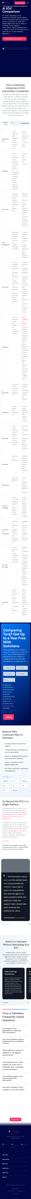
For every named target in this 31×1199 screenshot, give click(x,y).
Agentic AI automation (20, 831)
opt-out (13, 701)
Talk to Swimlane (9, 716)
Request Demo (15, 1119)
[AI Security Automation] (7, 3)
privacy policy (7, 705)
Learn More (5, 841)
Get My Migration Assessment (13, 39)
